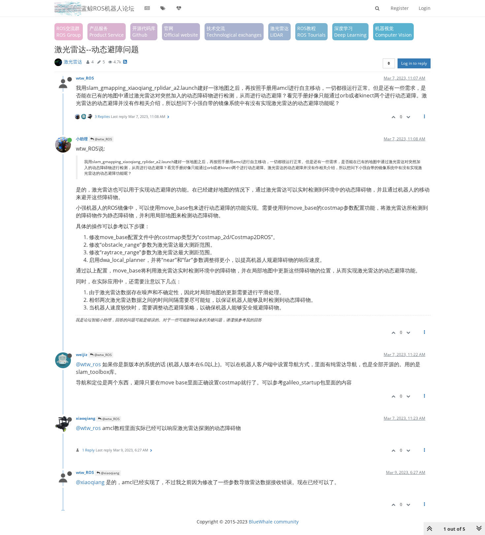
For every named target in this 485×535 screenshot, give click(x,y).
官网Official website (181, 31)
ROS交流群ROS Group (68, 31)
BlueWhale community (274, 521)
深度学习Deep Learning (350, 31)
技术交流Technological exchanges (234, 31)
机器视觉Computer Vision (393, 31)
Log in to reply (414, 63)
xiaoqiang (85, 418)
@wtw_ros (88, 364)
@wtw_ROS (103, 139)
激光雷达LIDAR (279, 31)
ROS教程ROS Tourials (311, 31)
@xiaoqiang (109, 473)
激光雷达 (73, 61)
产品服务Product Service (106, 31)
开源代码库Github (143, 31)
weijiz (81, 354)
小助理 (82, 138)
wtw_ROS (85, 78)
